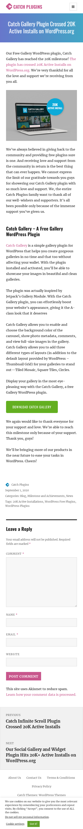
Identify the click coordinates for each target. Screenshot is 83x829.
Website (13, 654)
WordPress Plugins (17, 506)
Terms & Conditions (61, 778)
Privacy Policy (41, 786)
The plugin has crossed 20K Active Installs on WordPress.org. (41, 64)
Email (12, 634)
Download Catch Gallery (31, 407)
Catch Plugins (27, 6)
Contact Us (33, 778)
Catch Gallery (16, 245)
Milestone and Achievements (46, 496)
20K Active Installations (28, 501)
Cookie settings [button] (15, 823)
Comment (15, 553)
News (69, 496)
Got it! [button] (33, 823)
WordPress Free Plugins (60, 501)
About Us (14, 778)
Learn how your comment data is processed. (41, 695)
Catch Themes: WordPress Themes (41, 795)
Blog (23, 496)
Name (12, 614)
